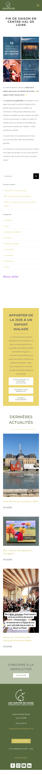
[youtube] (24, 765)
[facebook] (12, 765)
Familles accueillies (11, 244)
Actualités (8, 220)
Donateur (7, 238)
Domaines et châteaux (12, 232)
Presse (6, 267)
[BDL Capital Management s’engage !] (21, 518)
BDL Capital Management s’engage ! (17, 196)
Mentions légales (21, 758)
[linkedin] (29, 765)
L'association (9, 249)
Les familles (8, 255)
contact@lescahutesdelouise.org (21, 729)
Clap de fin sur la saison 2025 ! (15, 190)
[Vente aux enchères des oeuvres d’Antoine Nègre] (21, 570)
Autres (6, 226)
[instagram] (18, 765)
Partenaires (8, 261)
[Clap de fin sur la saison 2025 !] (21, 435)
